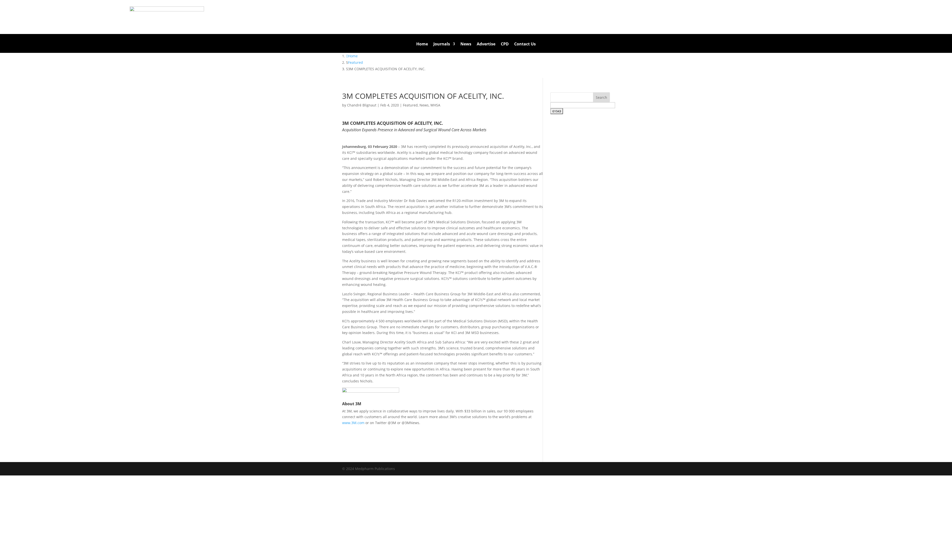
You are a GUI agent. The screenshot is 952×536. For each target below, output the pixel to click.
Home (422, 44)
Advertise (486, 44)
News (465, 44)
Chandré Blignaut (361, 105)
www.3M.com (353, 422)
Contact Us (525, 44)
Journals (441, 44)
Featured (410, 105)
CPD (505, 44)
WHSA (435, 105)
